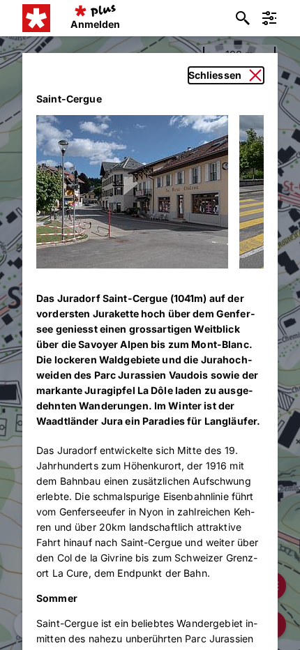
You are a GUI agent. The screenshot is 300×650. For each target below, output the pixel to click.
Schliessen (214, 75)
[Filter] (269, 18)
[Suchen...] (242, 18)
